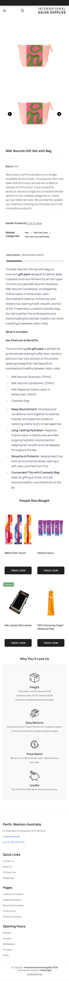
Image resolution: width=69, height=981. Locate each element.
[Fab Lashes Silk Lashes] (18, 601)
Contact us (8, 861)
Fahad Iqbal (45, 970)
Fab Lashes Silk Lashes (18, 625)
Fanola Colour (45, 552)
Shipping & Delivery (12, 899)
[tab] (13, 256)
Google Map (8, 877)
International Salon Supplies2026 (41, 967)
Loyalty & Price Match (13, 894)
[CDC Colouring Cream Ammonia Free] (51, 601)
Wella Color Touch (15, 552)
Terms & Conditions (12, 916)
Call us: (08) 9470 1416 (13, 842)
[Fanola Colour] (51, 529)
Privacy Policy (9, 910)
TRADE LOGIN (18, 570)
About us (7, 866)
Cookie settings (34, 974)
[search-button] (22, 10)
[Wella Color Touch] (18, 529)
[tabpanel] (34, 378)
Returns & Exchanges (13, 905)
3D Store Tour (9, 872)
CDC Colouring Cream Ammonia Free (50, 627)
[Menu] (5, 10)
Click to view (34, 223)
